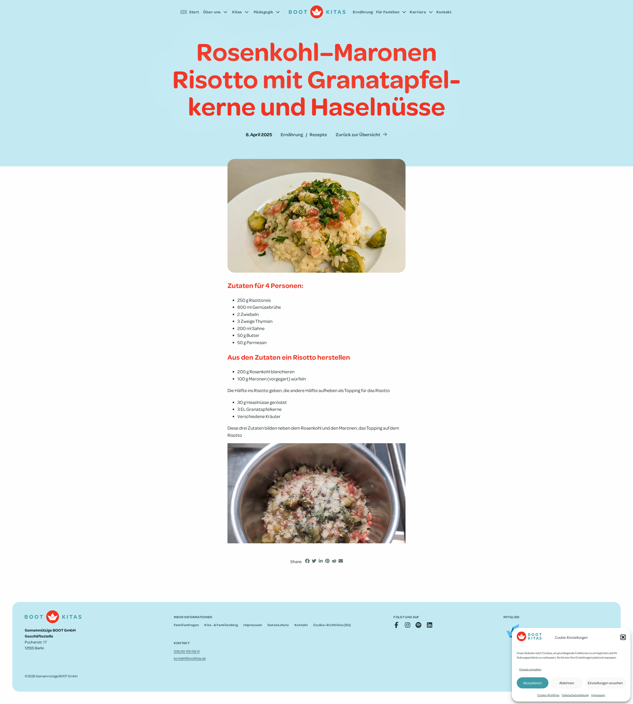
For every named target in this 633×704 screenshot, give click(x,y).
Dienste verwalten (530, 669)
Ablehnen (566, 683)
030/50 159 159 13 (187, 651)
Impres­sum (598, 695)
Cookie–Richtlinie (548, 695)
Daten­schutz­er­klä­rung (575, 695)
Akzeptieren (532, 683)
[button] (623, 637)
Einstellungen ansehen (605, 683)
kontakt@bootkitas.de (190, 658)
